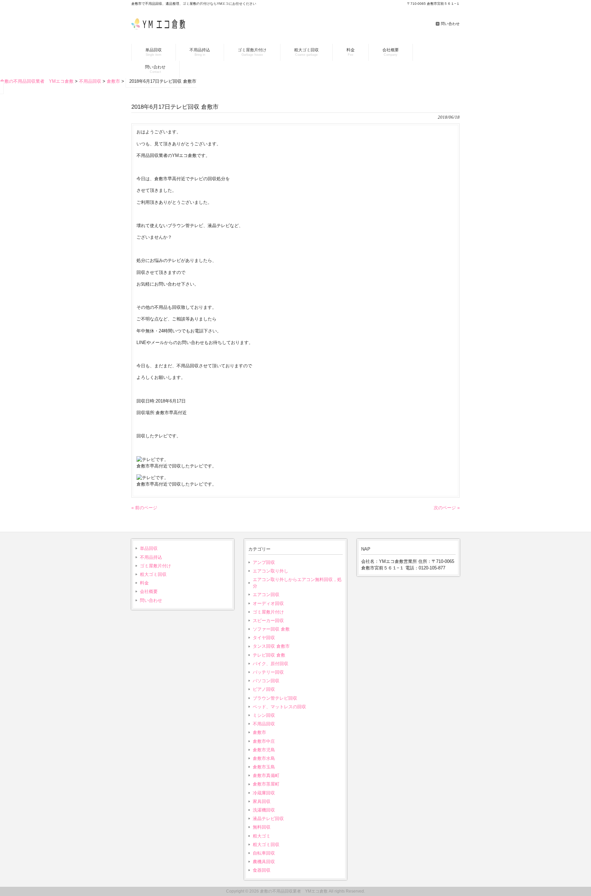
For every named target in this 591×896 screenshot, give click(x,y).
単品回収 (149, 548)
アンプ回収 (264, 562)
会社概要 (149, 591)
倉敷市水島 (264, 758)
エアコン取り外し (270, 571)
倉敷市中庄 (264, 741)
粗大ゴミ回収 (153, 574)
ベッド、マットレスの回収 (279, 706)
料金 (144, 582)
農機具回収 (264, 861)
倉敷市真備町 (266, 775)
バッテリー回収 (268, 672)
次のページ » (447, 507)
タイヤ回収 (264, 637)
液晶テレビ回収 (268, 818)
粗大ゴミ (262, 836)
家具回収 (262, 801)
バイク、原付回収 (270, 663)
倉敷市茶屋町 (266, 784)
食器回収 (262, 870)
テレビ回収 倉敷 (269, 655)
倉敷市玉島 (264, 766)
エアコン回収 (266, 594)
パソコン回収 (266, 680)
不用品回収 (264, 723)
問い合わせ (450, 24)
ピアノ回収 (264, 689)
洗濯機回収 (264, 810)
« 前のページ (144, 507)
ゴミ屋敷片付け (155, 565)
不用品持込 (151, 557)
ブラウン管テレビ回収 (275, 698)
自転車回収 (264, 853)
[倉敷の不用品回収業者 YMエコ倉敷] (161, 28)
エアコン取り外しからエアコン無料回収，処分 (297, 583)
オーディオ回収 (268, 603)
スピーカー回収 (268, 620)
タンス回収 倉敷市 (271, 646)
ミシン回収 (264, 715)
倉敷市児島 (264, 749)
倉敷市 (259, 732)
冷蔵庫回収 (264, 792)
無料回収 (262, 827)
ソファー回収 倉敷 (271, 629)
